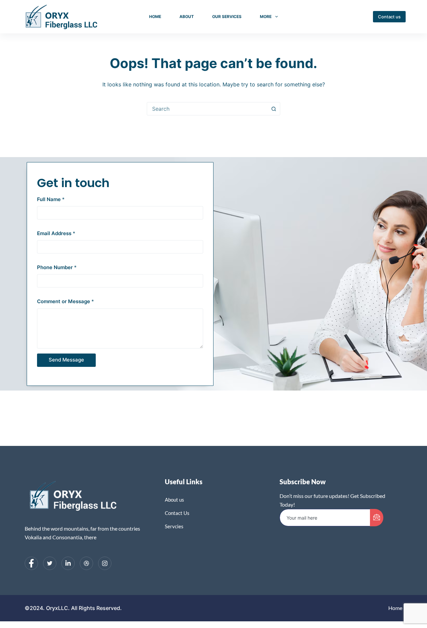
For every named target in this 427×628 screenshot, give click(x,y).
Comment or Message (65, 301)
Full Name (51, 199)
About (186, 16)
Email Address (56, 233)
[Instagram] (104, 563)
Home (155, 16)
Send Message (66, 360)
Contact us (389, 16)
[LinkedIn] (68, 563)
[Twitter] (49, 563)
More (266, 16)
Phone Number (57, 267)
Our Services (227, 16)
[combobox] (207, 108)
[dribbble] (86, 563)
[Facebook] (31, 563)
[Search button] (273, 108)
